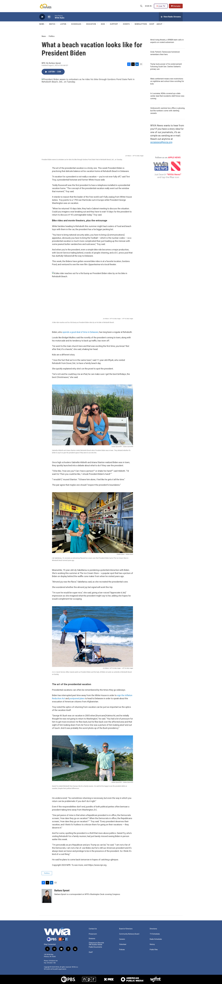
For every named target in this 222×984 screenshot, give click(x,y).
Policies (122, 949)
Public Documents (95, 947)
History (152, 944)
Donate (176, 6)
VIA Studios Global (95, 944)
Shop (151, 24)
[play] (42, 17)
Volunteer (122, 944)
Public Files (154, 949)
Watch (52, 24)
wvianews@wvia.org (161, 142)
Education (91, 24)
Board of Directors (126, 929)
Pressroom (93, 934)
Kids (103, 24)
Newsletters (141, 24)
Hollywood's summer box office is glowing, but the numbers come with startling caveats (167, 110)
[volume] (49, 16)
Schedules (76, 24)
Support (114, 24)
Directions (153, 929)
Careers (122, 939)
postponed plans (77, 698)
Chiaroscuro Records (96, 943)
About (159, 24)
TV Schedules (155, 934)
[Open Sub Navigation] (46, 24)
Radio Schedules (156, 939)
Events (126, 24)
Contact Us (93, 929)
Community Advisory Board (129, 934)
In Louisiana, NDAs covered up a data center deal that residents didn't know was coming (167, 96)
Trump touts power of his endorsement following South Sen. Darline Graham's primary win (166, 66)
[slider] (52, 17)
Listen (63, 24)
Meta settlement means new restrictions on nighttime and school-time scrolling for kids (167, 81)
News (41, 24)
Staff (91, 952)
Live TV (161, 6)
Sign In (148, 6)
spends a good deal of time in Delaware (80, 332)
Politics (52, 36)
